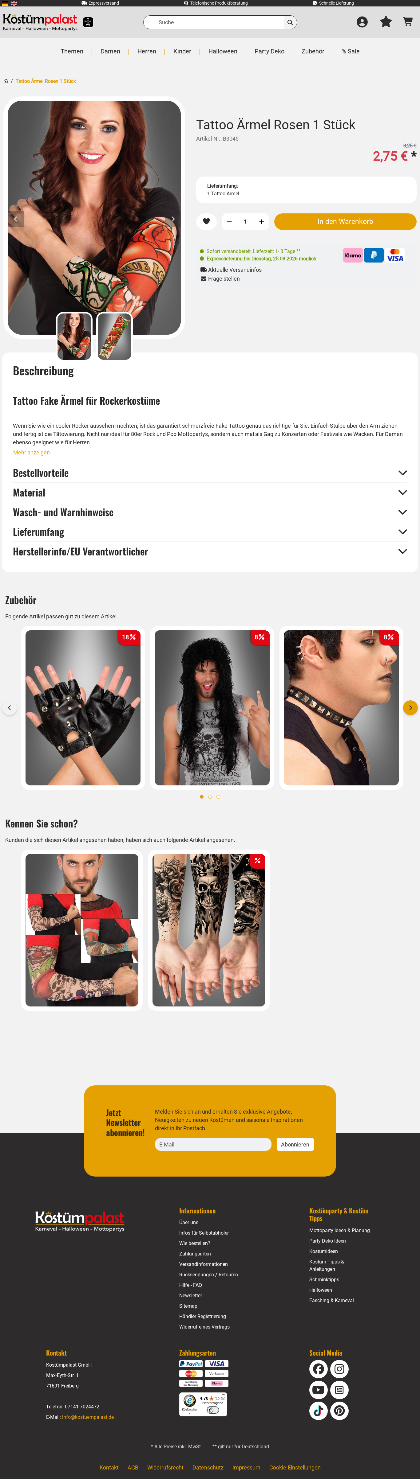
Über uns (188, 1222)
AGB (133, 1467)
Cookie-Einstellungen (295, 1467)
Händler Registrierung (202, 1316)
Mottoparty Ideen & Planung (339, 1230)
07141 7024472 (82, 1407)
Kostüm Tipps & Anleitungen (326, 1265)
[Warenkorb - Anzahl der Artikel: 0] (408, 22)
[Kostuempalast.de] (40, 22)
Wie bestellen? (194, 1243)
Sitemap (188, 1306)
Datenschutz (208, 1467)
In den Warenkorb (345, 221)
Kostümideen (323, 1251)
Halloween (320, 1290)
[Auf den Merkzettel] (206, 221)
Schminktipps (324, 1279)
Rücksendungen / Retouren (208, 1275)
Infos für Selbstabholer (204, 1233)
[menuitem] (5, 3)
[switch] (213, 1410)
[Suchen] (290, 22)
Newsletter (190, 1295)
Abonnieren (295, 1144)
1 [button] (201, 797)
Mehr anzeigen (31, 452)
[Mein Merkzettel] (385, 22)
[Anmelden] (362, 22)
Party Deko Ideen (327, 1241)
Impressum (246, 1467)
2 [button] (210, 797)
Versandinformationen (203, 1264)
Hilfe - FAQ (190, 1285)
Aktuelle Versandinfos (234, 270)
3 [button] (218, 797)
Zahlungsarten (195, 1254)
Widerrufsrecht (165, 1467)
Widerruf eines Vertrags (204, 1327)
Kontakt (109, 1467)
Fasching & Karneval (331, 1300)
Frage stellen (223, 278)
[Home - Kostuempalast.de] (79, 1221)
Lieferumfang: (222, 186)
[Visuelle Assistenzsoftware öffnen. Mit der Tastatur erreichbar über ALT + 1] (84, 22)
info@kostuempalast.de (88, 1417)
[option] (94, 218)
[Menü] (223, 1396)
